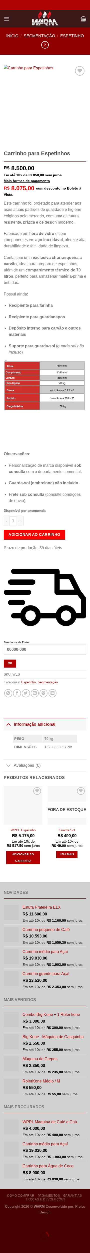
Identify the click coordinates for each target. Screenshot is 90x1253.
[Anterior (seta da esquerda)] (5, 1244)
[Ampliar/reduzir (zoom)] (5, 1223)
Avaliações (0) (27, 765)
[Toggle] (8, 724)
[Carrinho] (83, 18)
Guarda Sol (67, 830)
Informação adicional (35, 724)
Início (12, 36)
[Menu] (7, 19)
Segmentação (39, 36)
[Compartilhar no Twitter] (26, 693)
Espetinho (72, 36)
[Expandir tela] (19, 1223)
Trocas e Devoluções (46, 1199)
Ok (10, 663)
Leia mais (67, 854)
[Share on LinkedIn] (52, 693)
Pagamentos (49, 1195)
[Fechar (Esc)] (48, 1223)
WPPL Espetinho (23, 830)
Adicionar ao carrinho (34, 534)
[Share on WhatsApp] (8, 693)
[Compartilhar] (33, 1223)
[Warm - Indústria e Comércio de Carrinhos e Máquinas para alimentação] (45, 19)
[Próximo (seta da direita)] (19, 1244)
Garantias (72, 1195)
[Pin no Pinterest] (44, 693)
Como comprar (20, 1195)
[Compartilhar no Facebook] (17, 693)
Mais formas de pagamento (27, 181)
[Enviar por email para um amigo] (35, 693)
